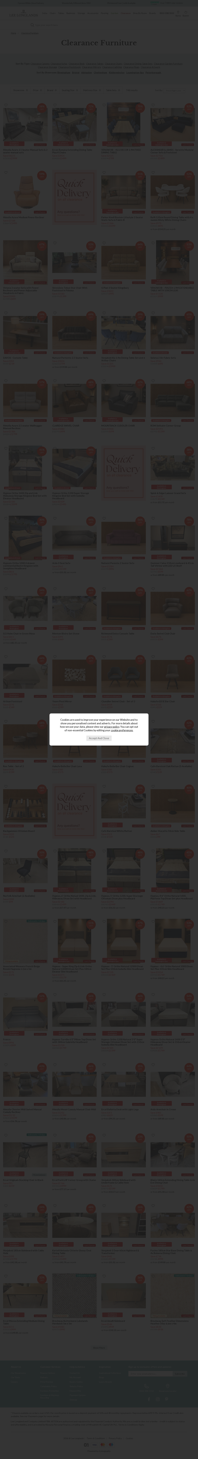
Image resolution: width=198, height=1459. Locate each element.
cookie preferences (122, 730)
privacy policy (111, 726)
